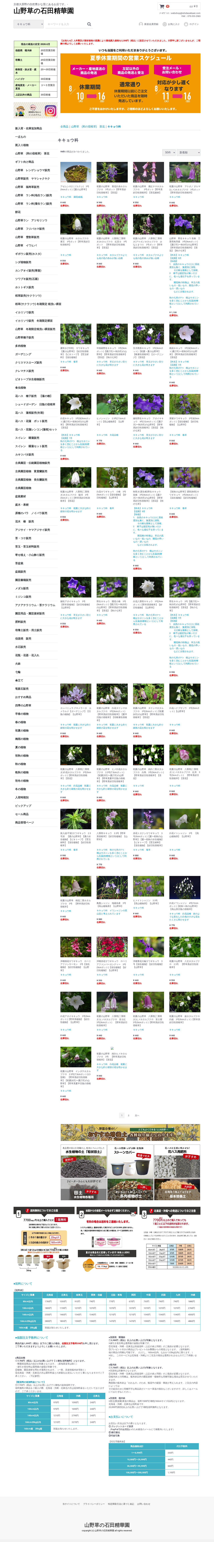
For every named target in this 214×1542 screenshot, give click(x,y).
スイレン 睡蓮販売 (27, 437)
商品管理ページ (24, 822)
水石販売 (20, 646)
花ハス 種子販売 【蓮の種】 (34, 396)
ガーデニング (24, 354)
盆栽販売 (20, 571)
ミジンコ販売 (23, 596)
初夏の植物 (22, 730)
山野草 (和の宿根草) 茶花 (32, 153)
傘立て (19, 680)
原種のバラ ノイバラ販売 (31, 513)
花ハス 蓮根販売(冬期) (29, 412)
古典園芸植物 (23, 488)
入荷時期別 (22, 797)
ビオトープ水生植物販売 (30, 379)
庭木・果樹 (22, 504)
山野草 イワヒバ (26, 245)
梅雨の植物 (22, 738)
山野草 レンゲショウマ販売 (32, 170)
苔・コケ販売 (23, 538)
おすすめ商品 (23, 697)
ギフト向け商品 (24, 161)
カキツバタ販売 (24, 454)
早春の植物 (22, 713)
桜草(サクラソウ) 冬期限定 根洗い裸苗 (36, 304)
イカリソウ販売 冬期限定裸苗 (34, 320)
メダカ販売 (22, 588)
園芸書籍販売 (23, 580)
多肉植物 (20, 345)
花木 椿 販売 (24, 521)
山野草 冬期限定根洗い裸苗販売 (35, 329)
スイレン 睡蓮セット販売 (31, 446)
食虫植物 (20, 387)
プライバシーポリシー (94, 1504)
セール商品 (22, 814)
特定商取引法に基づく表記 (121, 1504)
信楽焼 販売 (23, 638)
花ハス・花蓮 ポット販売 (31, 421)
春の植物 (20, 722)
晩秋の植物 (22, 772)
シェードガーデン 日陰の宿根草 (35, 404)
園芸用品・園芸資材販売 (30, 613)
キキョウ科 (114, 126)
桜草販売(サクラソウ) (28, 295)
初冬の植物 (22, 780)
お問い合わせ (143, 1504)
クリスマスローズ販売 (28, 362)
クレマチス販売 (24, 370)
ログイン (194, 24)
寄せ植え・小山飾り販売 (30, 554)
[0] (162, 6)
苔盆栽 (19, 563)
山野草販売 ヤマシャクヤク (32, 178)
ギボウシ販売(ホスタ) (28, 253)
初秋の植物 (22, 755)
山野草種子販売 (24, 337)
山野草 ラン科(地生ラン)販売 (33, 195)
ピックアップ (23, 805)
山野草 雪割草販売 (27, 237)
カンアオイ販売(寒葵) (28, 270)
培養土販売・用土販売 (28, 630)
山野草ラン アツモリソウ (31, 220)
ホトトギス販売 (24, 287)
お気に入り (174, 24)
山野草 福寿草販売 (27, 187)
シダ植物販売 (23, 262)
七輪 (18, 672)
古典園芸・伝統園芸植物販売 (32, 462)
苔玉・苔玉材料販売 (27, 546)
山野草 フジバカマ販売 (30, 228)
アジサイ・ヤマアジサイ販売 (32, 529)
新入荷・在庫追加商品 (28, 128)
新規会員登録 (151, 24)
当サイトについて (71, 1504)
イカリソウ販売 (24, 312)
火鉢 (18, 663)
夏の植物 (20, 747)
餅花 (18, 212)
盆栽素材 (20, 496)
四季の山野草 (23, 705)
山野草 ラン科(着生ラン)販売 (33, 203)
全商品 (64, 126)
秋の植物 (20, 764)
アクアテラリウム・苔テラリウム (35, 605)
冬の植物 (20, 789)
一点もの (20, 136)
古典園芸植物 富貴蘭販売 (31, 471)
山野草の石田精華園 (44, 11)
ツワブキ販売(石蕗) (27, 279)
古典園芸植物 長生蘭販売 (31, 479)
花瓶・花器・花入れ (27, 655)
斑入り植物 (22, 145)
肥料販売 (20, 621)
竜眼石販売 (22, 688)
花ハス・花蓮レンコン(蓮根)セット (36, 429)
